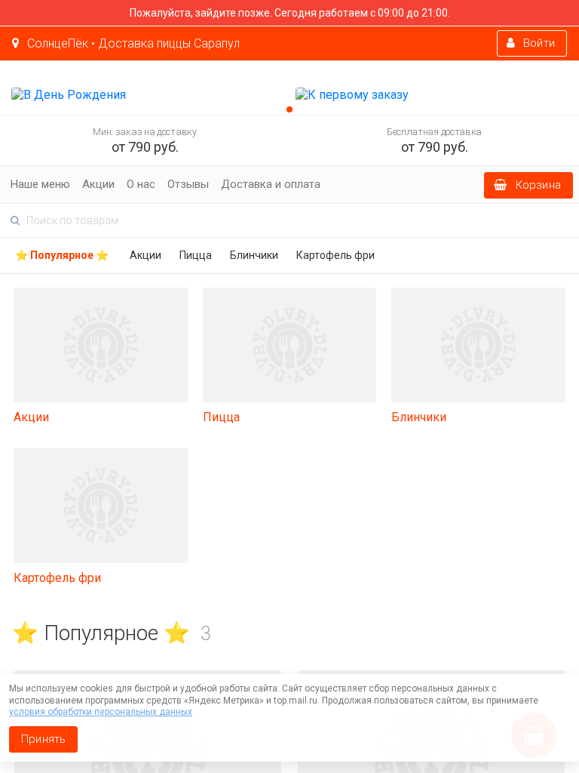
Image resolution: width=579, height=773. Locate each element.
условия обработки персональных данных (100, 712)
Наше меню (40, 184)
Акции (98, 184)
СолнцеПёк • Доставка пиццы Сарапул (132, 43)
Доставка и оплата (270, 184)
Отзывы (188, 184)
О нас (141, 184)
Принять (43, 739)
